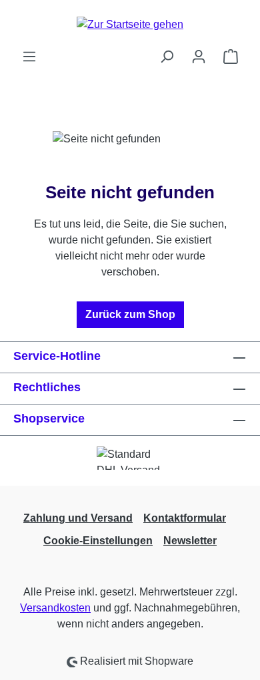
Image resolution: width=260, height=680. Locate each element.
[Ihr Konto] (199, 56)
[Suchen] (167, 56)
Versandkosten (55, 607)
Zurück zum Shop (130, 314)
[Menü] (29, 56)
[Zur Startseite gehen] (130, 24)
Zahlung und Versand (78, 518)
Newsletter (190, 540)
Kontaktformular (184, 518)
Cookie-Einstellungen (98, 540)
